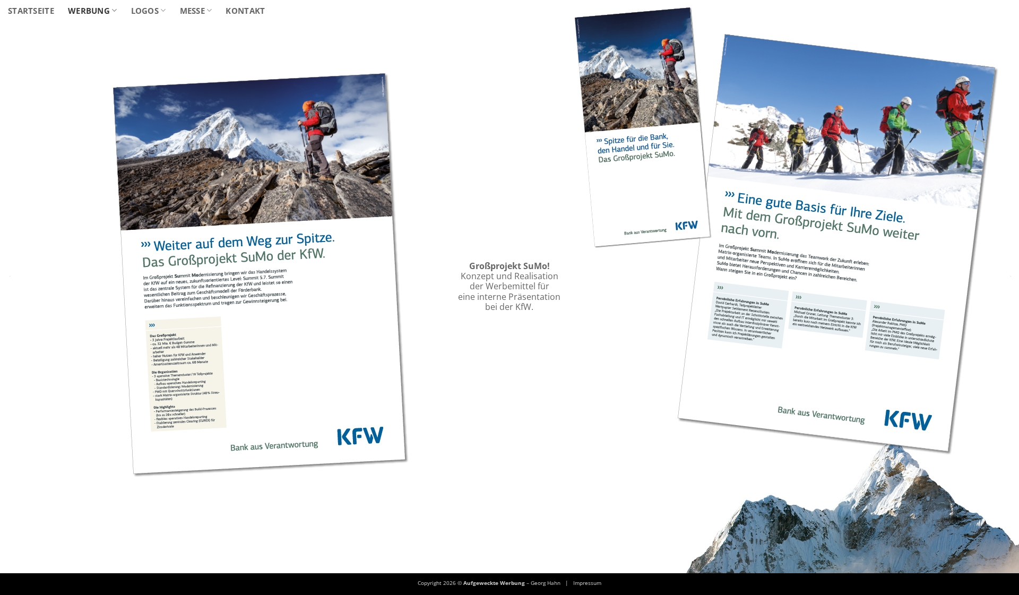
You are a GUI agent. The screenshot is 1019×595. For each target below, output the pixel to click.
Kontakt (245, 10)
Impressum (587, 583)
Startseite (31, 10)
